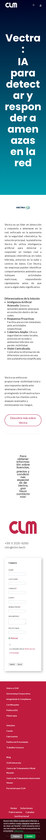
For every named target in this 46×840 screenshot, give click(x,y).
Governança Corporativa (18, 693)
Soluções (10, 725)
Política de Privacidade (17, 742)
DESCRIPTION (14, 616)
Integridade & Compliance (18, 699)
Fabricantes (12, 736)
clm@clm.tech (15, 547)
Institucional (21, 816)
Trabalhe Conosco (15, 747)
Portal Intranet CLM (15, 788)
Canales (30, 812)
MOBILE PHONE (15, 607)
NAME (11, 570)
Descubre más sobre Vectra (23, 420)
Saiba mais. (19, 831)
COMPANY (13, 588)
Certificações (12, 704)
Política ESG (12, 710)
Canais (9, 731)
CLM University (13, 763)
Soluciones (26, 808)
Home (13, 808)
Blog (8, 757)
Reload (14, 638)
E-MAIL (12, 598)
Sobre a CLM (12, 688)
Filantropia (11, 715)
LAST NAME (13, 579)
